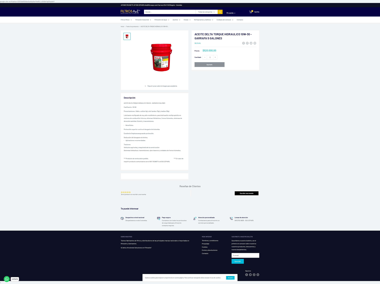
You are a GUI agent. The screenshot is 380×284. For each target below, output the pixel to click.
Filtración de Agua (160, 20)
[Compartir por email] (254, 43)
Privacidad (205, 244)
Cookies (205, 247)
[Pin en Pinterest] (247, 43)
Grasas (186, 20)
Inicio (122, 26)
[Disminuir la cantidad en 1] (205, 57)
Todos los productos (132, 26)
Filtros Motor (125, 20)
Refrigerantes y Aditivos (202, 20)
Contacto (240, 20)
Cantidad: (198, 57)
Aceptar (230, 278)
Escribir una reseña (246, 193)
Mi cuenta (230, 13)
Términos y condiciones (210, 240)
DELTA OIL (198, 43)
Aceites (175, 20)
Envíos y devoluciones (209, 250)
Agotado (209, 64)
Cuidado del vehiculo (224, 20)
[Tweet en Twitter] (251, 43)
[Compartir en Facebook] (243, 43)
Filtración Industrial (142, 20)
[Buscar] (220, 12)
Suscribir (238, 261)
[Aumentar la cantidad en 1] (215, 57)
